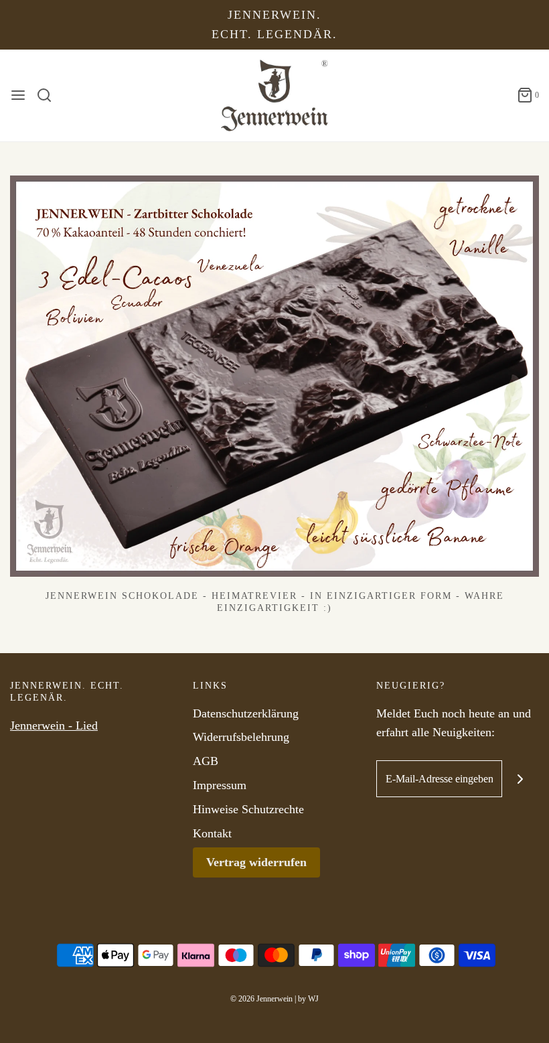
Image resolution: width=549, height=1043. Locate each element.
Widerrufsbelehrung (241, 737)
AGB (205, 761)
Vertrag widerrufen (256, 862)
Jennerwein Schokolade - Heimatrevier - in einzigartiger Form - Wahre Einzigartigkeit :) (275, 602)
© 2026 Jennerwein (261, 998)
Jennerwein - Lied (54, 725)
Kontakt (212, 833)
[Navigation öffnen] (18, 95)
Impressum (219, 785)
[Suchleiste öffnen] (49, 95)
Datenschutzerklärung (246, 713)
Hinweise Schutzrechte (248, 809)
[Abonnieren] (520, 778)
